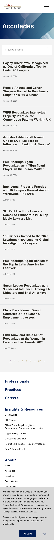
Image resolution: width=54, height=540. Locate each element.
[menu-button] (46, 6)
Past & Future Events (15, 448)
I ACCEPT (27, 534)
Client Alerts (11, 414)
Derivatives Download (15, 438)
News (7, 465)
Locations (10, 475)
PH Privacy (10, 419)
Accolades (10, 470)
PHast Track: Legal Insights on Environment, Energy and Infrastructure (24, 427)
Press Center (11, 481)
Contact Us (10, 486)
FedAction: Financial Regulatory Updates (25, 443)
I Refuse (44, 534)
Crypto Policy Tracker (15, 433)
